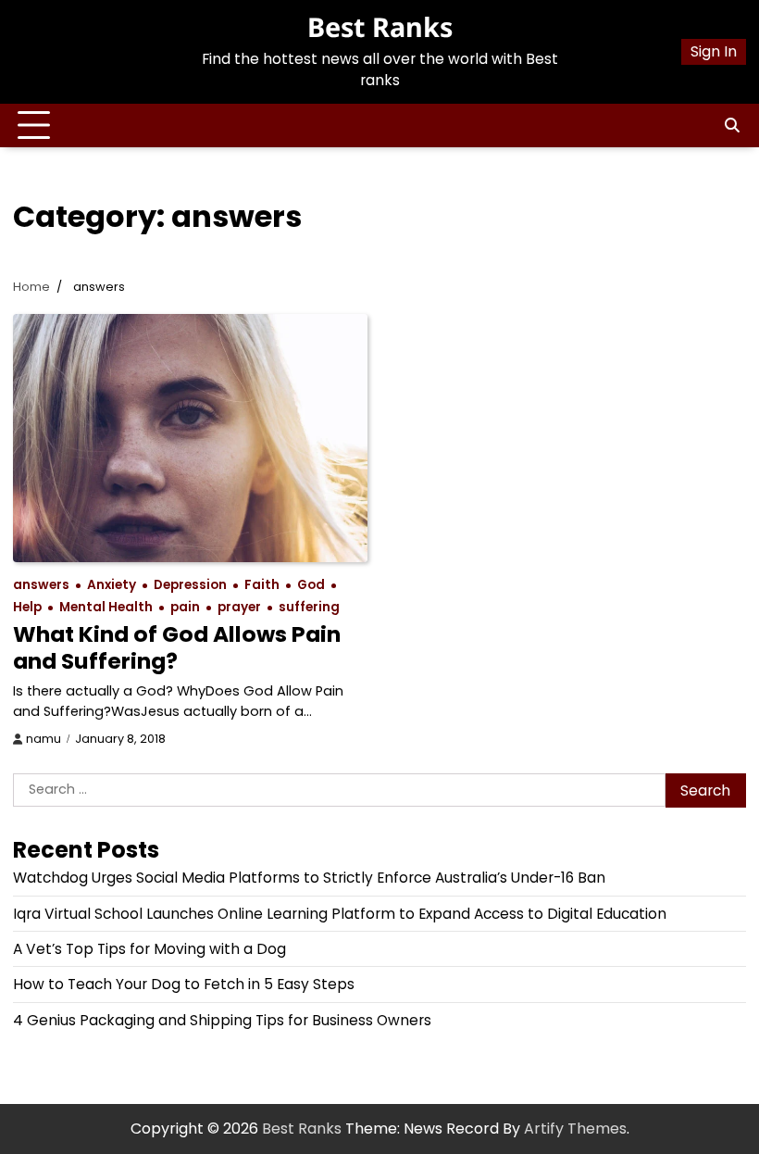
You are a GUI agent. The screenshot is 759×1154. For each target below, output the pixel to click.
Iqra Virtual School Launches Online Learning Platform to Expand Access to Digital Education (339, 913)
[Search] (732, 126)
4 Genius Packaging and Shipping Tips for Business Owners (222, 1020)
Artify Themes (575, 1128)
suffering (309, 607)
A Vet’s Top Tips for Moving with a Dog (149, 949)
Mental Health (106, 607)
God (311, 585)
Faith (262, 585)
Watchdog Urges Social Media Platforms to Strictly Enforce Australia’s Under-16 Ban (309, 877)
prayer (239, 607)
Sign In (714, 51)
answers (41, 585)
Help (27, 607)
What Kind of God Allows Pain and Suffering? (177, 647)
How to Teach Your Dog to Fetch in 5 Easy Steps (184, 984)
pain (185, 607)
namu (43, 738)
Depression (190, 585)
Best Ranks (380, 26)
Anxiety (111, 585)
